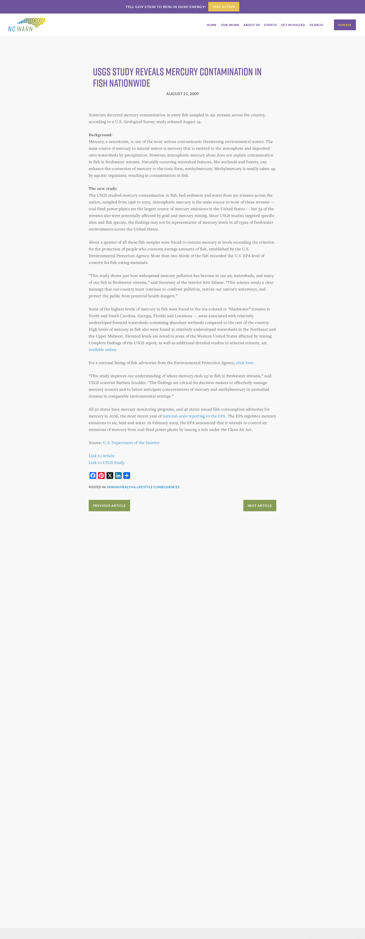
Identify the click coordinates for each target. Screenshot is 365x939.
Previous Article (109, 505)
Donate (345, 25)
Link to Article (101, 455)
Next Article (260, 505)
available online (102, 349)
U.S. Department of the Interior (131, 442)
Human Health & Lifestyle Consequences (143, 487)
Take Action (223, 6)
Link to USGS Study (107, 462)
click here (244, 362)
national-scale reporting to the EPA (194, 415)
